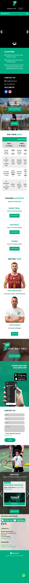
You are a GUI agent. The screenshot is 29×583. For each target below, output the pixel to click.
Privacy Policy (8, 435)
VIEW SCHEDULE (14, 216)
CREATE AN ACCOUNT (14, 109)
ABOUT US (14, 334)
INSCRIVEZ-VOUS (11, 9)
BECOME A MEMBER (14, 356)
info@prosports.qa (11, 81)
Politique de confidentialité (8, 547)
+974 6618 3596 (10, 84)
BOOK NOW (14, 123)
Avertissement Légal (6, 545)
